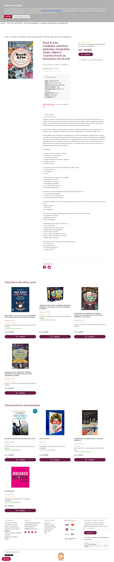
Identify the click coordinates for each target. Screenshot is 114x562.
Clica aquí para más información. (51, 11)
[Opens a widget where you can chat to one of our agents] (6, 559)
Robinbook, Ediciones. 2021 (51, 71)
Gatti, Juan (42, 442)
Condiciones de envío (50, 527)
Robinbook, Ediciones (58, 85)
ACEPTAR (8, 16)
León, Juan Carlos (79, 443)
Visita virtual (47, 531)
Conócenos (47, 523)
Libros (3, 23)
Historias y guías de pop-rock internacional (54, 23)
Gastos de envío (48, 529)
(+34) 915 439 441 (30, 527)
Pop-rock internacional (31, 23)
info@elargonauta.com (31, 529)
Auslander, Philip (9, 494)
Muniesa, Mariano (9, 442)
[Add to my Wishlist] (80, 60)
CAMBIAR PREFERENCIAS (21, 16)
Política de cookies (49, 525)
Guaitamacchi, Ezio (10, 320)
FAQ (45, 533)
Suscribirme (90, 533)
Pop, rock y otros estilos (14, 23)
